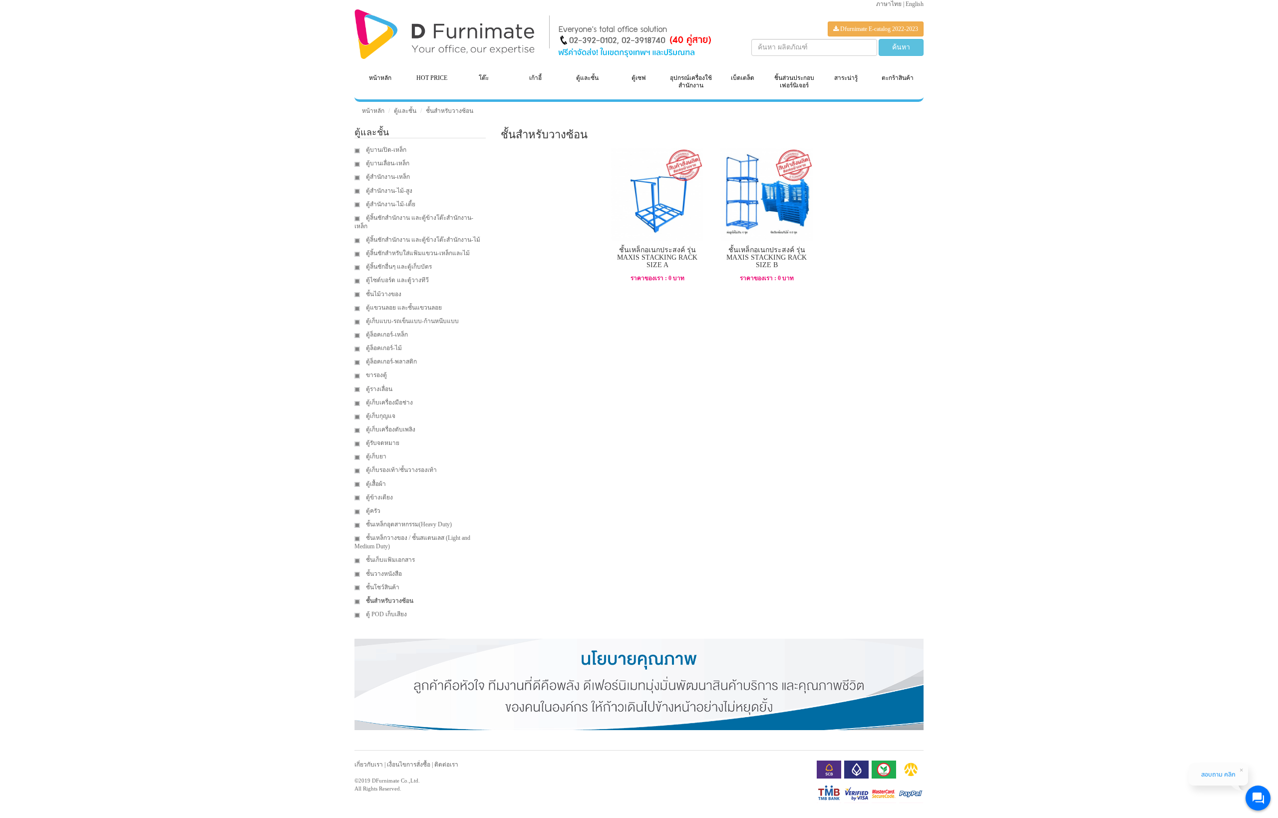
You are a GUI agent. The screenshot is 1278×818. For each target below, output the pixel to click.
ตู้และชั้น (405, 110)
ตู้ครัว (372, 510)
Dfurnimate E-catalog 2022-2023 (878, 28)
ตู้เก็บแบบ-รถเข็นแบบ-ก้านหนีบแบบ (411, 321)
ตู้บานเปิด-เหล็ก (385, 149)
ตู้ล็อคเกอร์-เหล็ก (386, 334)
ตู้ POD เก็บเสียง (385, 614)
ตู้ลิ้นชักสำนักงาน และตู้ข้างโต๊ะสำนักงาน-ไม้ (422, 239)
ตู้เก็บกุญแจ (379, 415)
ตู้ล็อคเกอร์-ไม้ (383, 348)
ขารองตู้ (375, 375)
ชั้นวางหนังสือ (383, 573)
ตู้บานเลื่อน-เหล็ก (386, 163)
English (915, 3)
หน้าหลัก (380, 77)
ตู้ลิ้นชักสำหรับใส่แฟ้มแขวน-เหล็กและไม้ (417, 253)
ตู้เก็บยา (375, 456)
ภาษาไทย (889, 3)
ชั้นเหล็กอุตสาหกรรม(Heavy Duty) (408, 524)
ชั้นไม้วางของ (382, 294)
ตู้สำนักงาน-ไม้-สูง (388, 190)
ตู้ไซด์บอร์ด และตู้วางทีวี (396, 280)
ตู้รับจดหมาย (381, 442)
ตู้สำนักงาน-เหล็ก (387, 176)
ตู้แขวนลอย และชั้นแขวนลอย (403, 307)
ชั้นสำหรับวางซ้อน (449, 110)
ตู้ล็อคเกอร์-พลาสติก (390, 361)
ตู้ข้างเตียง (378, 497)
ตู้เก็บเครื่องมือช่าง (388, 402)
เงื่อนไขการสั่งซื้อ (408, 764)
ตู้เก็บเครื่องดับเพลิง (389, 429)
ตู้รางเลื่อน (378, 389)
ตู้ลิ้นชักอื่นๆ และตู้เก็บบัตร (398, 266)
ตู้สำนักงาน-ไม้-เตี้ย (389, 204)
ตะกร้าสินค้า (898, 77)
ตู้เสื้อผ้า (375, 483)
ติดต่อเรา (446, 764)
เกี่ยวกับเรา (368, 764)
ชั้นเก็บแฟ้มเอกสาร (389, 559)
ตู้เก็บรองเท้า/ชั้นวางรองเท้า (400, 469)
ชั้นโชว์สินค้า (381, 587)
